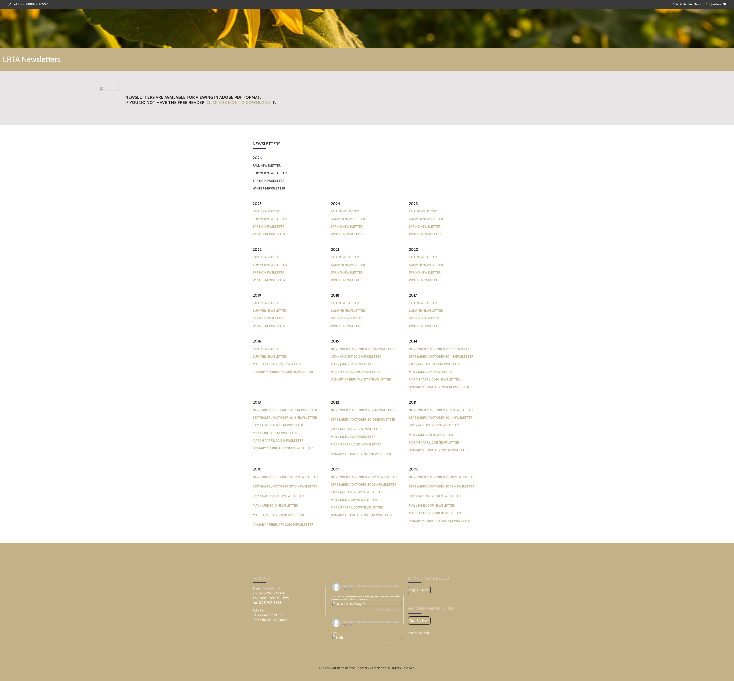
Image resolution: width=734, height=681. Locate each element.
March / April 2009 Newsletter (357, 507)
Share (399, 609)
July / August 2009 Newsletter (357, 492)
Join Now (717, 4)
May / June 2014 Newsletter (431, 372)
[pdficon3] (109, 100)
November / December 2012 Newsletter (363, 410)
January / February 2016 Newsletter (283, 372)
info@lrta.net (271, 588)
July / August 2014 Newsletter (434, 364)
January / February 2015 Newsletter (361, 379)
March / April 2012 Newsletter (356, 444)
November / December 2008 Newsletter (442, 477)
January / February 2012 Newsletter (361, 454)
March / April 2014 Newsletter (434, 379)
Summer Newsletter (270, 265)
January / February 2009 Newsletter (361, 515)
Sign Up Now (419, 590)
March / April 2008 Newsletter (435, 513)
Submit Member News (687, 4)
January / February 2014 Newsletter (439, 387)
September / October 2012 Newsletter (363, 419)
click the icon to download (238, 102)
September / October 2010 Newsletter (285, 486)
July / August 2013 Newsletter (278, 425)
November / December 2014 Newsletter (441, 349)
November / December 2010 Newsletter (285, 477)
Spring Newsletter (268, 272)
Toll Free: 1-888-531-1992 (30, 4)
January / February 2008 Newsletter (439, 521)
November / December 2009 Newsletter (364, 477)
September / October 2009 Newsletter (363, 484)
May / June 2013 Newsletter (275, 433)
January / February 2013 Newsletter (283, 448)
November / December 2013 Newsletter (285, 410)
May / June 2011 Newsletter (431, 435)
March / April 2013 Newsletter (278, 440)
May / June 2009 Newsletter (354, 500)
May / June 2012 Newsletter (353, 437)
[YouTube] (370, 675)
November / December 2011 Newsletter (441, 410)
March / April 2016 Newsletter (278, 364)
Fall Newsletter (267, 257)
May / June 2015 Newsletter (353, 364)
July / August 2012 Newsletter (356, 429)
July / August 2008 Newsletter (435, 496)
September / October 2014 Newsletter (441, 356)
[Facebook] (364, 675)
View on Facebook (384, 609)
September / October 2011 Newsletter (441, 417)
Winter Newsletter (269, 280)
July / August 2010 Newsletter (278, 496)
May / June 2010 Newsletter (275, 505)
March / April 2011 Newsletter (434, 442)
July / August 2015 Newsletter (356, 356)
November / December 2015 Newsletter (363, 349)
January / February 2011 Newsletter (438, 450)
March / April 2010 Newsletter (278, 515)
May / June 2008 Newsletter (432, 505)
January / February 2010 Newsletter (283, 524)
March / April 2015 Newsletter (356, 372)
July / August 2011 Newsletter (434, 425)
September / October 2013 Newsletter (285, 417)
